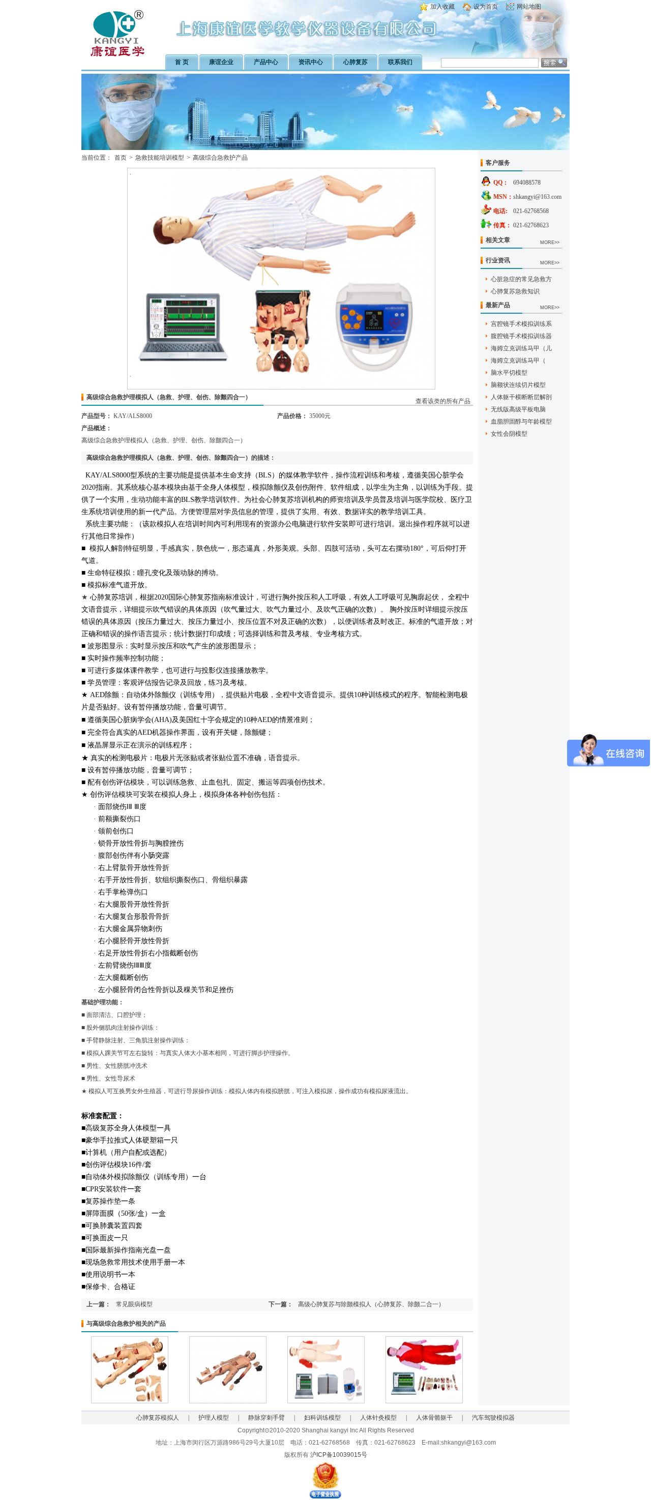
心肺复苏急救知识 (515, 291)
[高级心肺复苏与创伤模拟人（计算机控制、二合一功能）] (424, 1401)
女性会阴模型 (509, 433)
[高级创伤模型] (228, 1401)
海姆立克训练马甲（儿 (521, 348)
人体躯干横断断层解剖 (521, 397)
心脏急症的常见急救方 (521, 279)
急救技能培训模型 (159, 157)
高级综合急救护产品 (220, 157)
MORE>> (549, 242)
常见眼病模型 (134, 1304)
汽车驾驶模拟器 (493, 1417)
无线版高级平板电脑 (518, 409)
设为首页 (486, 6)
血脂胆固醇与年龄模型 (521, 421)
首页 (120, 157)
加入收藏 (442, 6)
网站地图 (529, 6)
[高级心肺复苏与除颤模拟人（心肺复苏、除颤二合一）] (326, 1401)
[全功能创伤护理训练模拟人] (129, 1401)
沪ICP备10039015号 (338, 1454)
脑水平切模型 (509, 372)
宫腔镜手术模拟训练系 (521, 323)
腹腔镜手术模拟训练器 (521, 336)
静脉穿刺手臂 (266, 1417)
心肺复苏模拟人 (157, 1417)
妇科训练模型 (322, 1417)
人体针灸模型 (378, 1417)
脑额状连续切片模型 (518, 384)
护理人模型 (213, 1417)
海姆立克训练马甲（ (518, 360)
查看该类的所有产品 (443, 401)
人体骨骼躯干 (434, 1417)
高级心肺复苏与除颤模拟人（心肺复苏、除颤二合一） (371, 1304)
